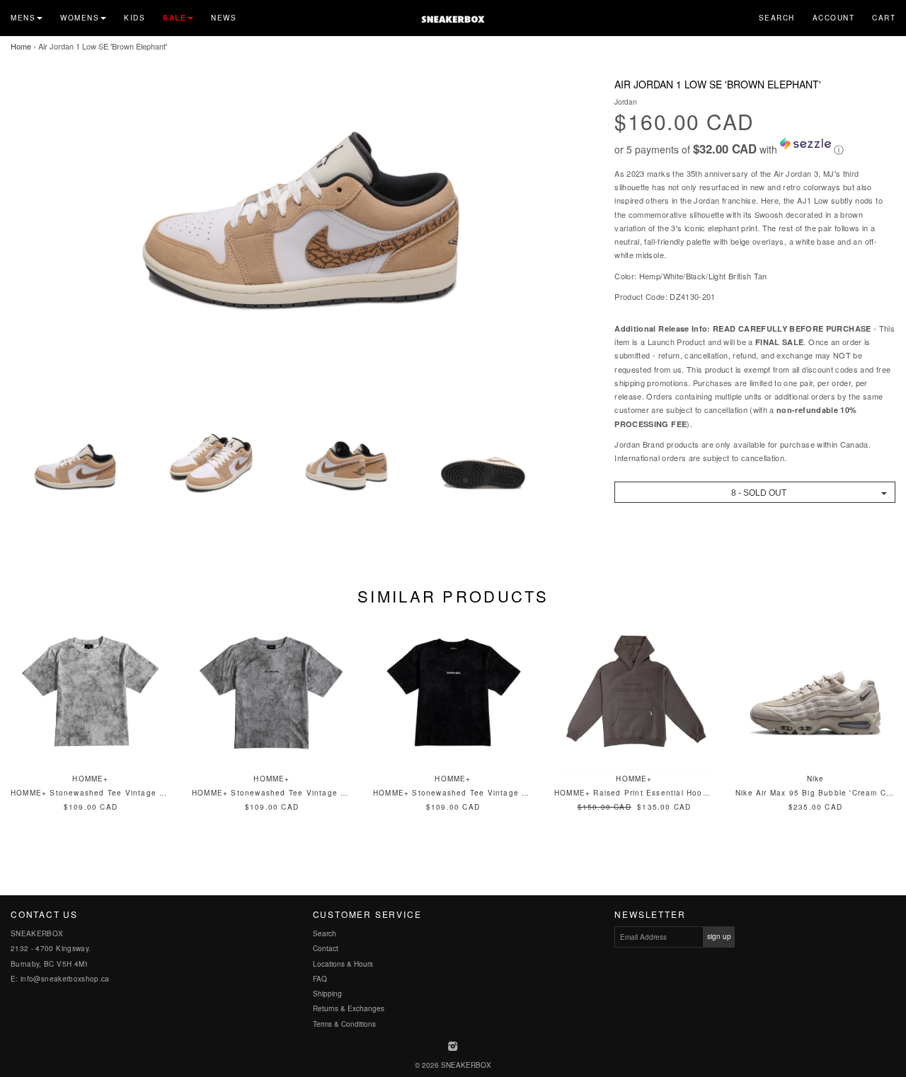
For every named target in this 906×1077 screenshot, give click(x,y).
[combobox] (754, 492)
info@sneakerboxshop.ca (65, 979)
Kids (134, 18)
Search (777, 18)
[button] (754, 147)
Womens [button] (79, 18)
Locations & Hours (343, 964)
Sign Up (719, 936)
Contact (325, 948)
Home (21, 46)
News (223, 18)
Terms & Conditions (344, 1024)
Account (834, 18)
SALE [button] (174, 18)
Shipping (327, 994)
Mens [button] (23, 18)
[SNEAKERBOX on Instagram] (453, 1047)
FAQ (320, 979)
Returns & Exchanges (348, 1008)
